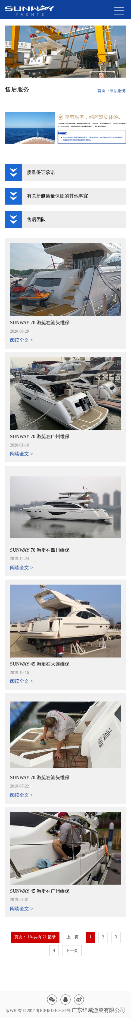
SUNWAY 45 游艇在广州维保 (40, 891)
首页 (101, 90)
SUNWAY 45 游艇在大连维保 (40, 664)
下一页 (72, 950)
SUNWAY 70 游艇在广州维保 (40, 436)
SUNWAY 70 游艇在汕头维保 (40, 322)
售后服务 (118, 90)
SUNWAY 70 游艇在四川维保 (40, 550)
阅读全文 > (21, 340)
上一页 (73, 937)
